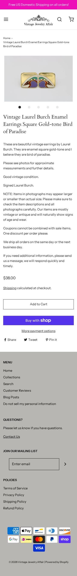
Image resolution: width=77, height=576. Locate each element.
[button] (38, 78)
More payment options (38, 331)
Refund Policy (13, 508)
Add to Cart (38, 304)
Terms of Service (15, 488)
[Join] (65, 464)
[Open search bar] (59, 19)
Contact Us (11, 437)
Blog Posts (11, 397)
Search (8, 384)
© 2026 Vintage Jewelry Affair (26, 562)
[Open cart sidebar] (71, 19)
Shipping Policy (14, 501)
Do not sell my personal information (29, 404)
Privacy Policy (13, 495)
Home (6, 38)
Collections (11, 377)
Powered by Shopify (56, 562)
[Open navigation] (6, 19)
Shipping (9, 288)
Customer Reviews (17, 390)
